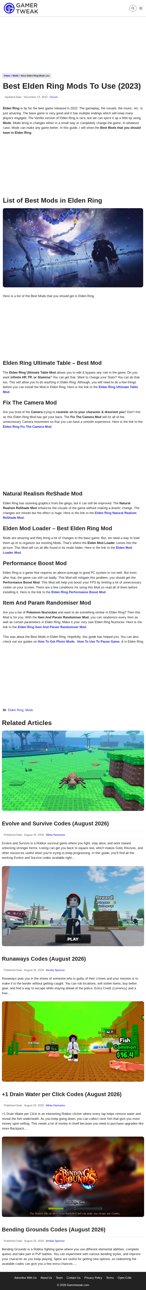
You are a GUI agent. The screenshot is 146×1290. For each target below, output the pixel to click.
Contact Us (74, 1277)
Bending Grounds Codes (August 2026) (54, 1229)
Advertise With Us (25, 1277)
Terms (110, 1277)
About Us (46, 1277)
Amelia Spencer (55, 970)
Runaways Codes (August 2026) (44, 959)
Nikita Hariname (55, 834)
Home (7, 75)
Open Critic (125, 1277)
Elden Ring (15, 710)
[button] (133, 8)
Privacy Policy (93, 1277)
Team (59, 1277)
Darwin (54, 96)
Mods (16, 75)
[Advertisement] (73, 43)
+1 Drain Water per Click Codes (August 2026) (62, 1094)
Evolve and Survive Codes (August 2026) (55, 823)
